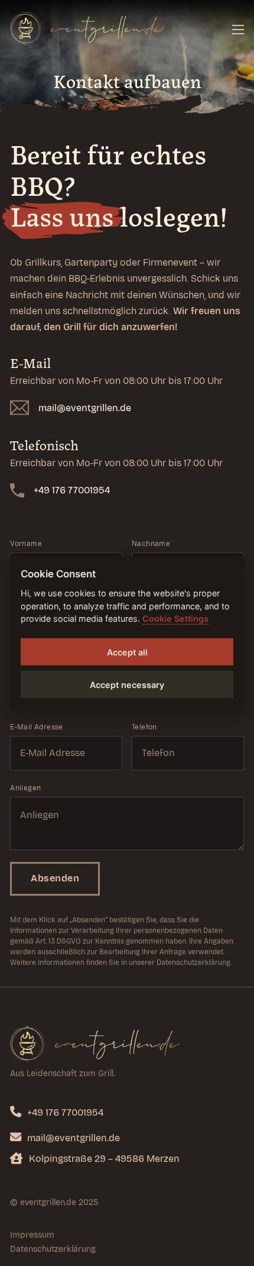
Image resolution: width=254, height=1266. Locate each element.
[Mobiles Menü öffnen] (238, 29)
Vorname (26, 544)
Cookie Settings (175, 618)
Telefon (144, 727)
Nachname (151, 544)
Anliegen (25, 788)
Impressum (32, 1235)
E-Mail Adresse (36, 727)
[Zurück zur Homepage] (95, 1043)
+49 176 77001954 (72, 490)
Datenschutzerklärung (53, 1249)
